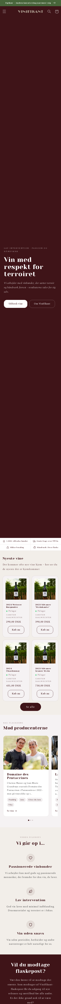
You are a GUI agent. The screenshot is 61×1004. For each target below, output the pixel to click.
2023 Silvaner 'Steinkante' (43, 606)
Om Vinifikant (42, 303)
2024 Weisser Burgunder (14, 606)
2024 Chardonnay (13, 669)
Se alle (30, 707)
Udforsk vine (16, 303)
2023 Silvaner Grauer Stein (43, 669)
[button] (4, 11)
